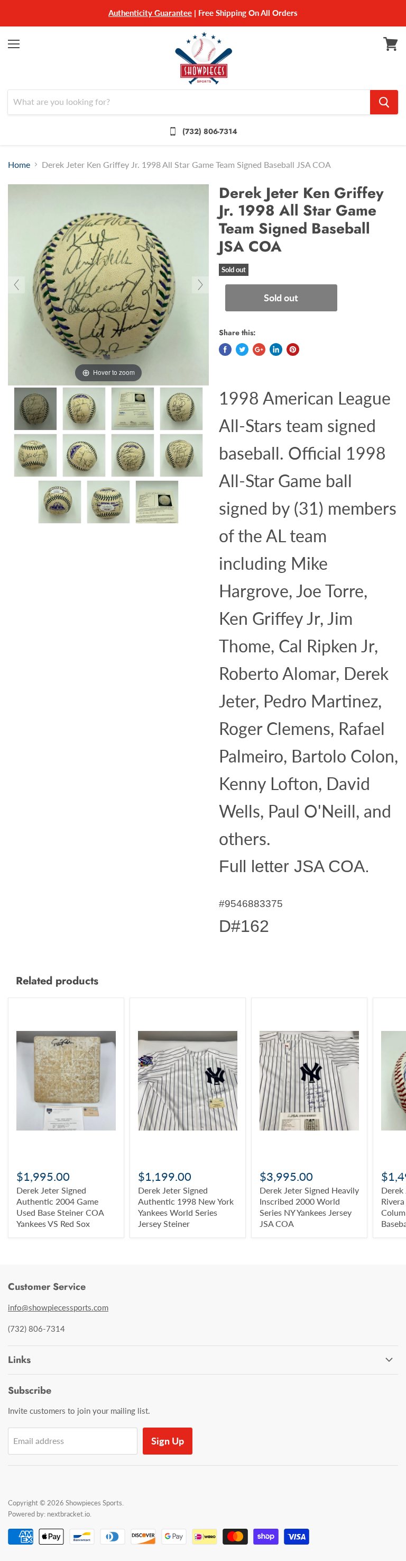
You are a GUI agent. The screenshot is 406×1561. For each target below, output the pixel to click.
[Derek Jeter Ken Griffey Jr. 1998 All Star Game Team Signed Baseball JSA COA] (35, 409)
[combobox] (189, 102)
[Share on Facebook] (225, 349)
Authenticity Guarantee (150, 12)
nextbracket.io (68, 1514)
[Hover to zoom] (108, 284)
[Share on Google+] (259, 349)
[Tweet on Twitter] (242, 349)
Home (19, 164)
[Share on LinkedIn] (276, 349)
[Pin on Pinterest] (293, 349)
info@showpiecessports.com (58, 1307)
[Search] (384, 102)
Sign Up (167, 1441)
